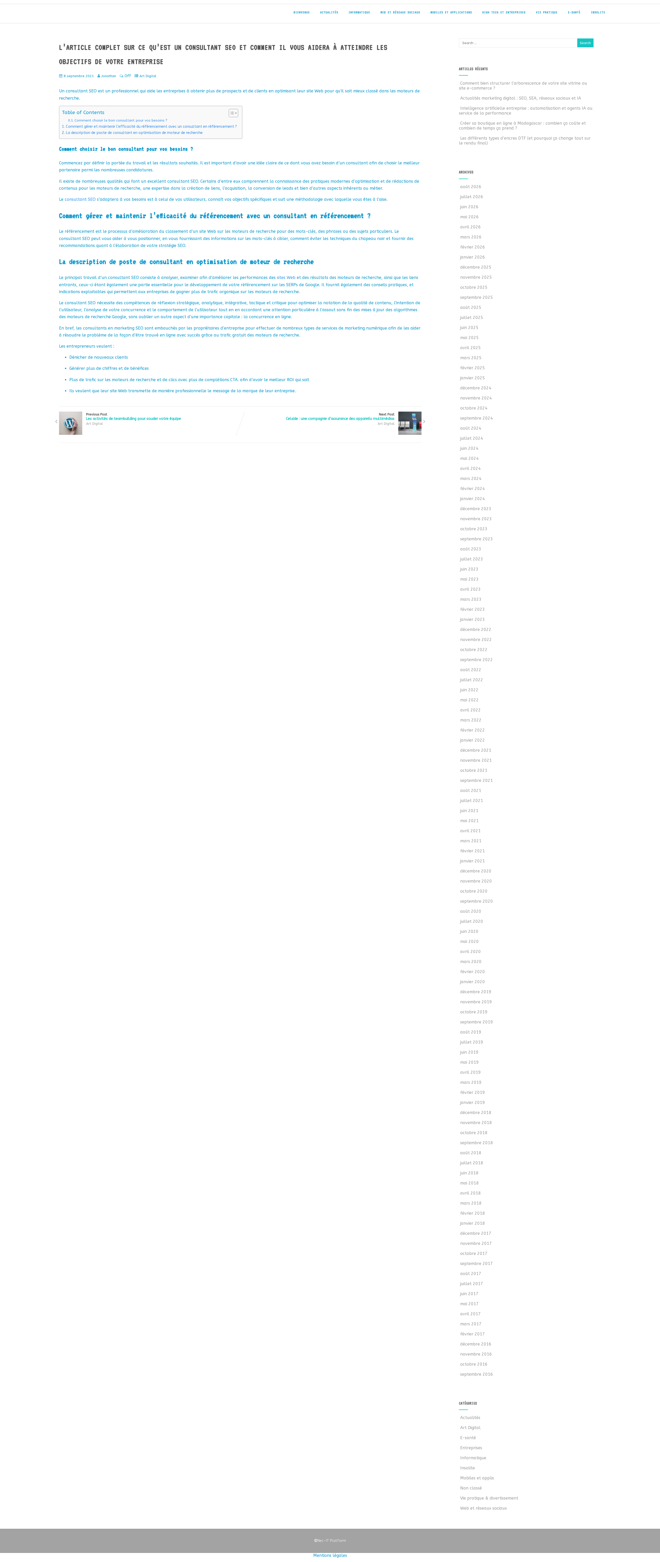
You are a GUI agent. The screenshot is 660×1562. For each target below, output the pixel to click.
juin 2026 (469, 206)
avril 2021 (470, 830)
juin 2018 (469, 1173)
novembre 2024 (476, 398)
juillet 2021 (471, 800)
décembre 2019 (475, 991)
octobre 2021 (474, 770)
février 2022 (472, 730)
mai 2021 (469, 820)
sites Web (286, 277)
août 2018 (470, 1152)
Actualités (329, 12)
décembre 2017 (475, 1233)
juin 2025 (469, 327)
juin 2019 (469, 1052)
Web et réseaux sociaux (400, 12)
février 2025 (472, 367)
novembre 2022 (476, 639)
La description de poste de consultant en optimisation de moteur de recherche (134, 133)
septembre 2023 (476, 538)
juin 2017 (469, 1293)
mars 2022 (471, 720)
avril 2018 (470, 1193)
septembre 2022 (476, 659)
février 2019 (472, 1092)
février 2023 (472, 609)
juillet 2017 (471, 1283)
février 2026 (472, 247)
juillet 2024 (471, 438)
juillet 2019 (471, 1042)
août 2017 (470, 1273)
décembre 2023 (475, 508)
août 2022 (470, 669)
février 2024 (472, 488)
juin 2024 (469, 448)
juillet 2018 (471, 1162)
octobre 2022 (474, 649)
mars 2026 (471, 237)
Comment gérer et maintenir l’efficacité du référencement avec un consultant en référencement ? (151, 126)
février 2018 (472, 1213)
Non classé (471, 1488)
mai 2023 (469, 579)
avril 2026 (470, 227)
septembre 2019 (476, 1022)
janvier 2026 (472, 257)
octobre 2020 (474, 891)
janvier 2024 (472, 498)
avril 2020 (470, 951)
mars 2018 (471, 1203)
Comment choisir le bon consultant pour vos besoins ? (121, 120)
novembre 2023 (476, 518)
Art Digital (147, 76)
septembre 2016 (476, 1374)
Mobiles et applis (477, 1478)
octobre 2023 (474, 528)
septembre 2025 (476, 297)
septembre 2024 (476, 418)
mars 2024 (471, 478)
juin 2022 (469, 689)
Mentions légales (330, 1555)
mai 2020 (469, 941)
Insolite (598, 12)
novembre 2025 (476, 277)
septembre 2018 (476, 1142)
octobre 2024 (474, 408)
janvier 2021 (472, 861)
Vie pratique (547, 12)
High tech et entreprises (504, 12)
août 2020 (470, 911)
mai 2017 (469, 1303)
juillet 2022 (471, 679)
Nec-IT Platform (330, 1541)
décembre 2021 (475, 750)
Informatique (359, 12)
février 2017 (472, 1334)
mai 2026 (469, 216)
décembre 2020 (475, 871)
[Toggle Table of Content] (231, 113)
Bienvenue (302, 12)
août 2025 (470, 307)
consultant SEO (81, 199)
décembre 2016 (475, 1344)
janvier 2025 (472, 377)
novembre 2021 (476, 760)
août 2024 (470, 428)
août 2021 (470, 790)
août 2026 (470, 186)
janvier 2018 (472, 1223)
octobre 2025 (474, 287)
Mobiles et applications (451, 12)
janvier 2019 (472, 1102)
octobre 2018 (474, 1132)
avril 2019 (470, 1072)
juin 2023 (469, 569)
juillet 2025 (471, 317)
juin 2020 (469, 931)
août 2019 (470, 1032)
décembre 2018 (475, 1112)
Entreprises (471, 1447)
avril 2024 (470, 468)
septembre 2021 (476, 780)
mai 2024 (469, 458)
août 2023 (470, 549)
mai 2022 (469, 700)
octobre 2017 (474, 1253)
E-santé (574, 12)
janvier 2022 (472, 740)
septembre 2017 (476, 1263)
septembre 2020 (476, 901)
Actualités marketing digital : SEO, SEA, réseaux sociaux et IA (520, 98)
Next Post (340, 416)
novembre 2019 (476, 1001)
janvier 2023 (472, 619)
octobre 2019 (474, 1012)
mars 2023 (471, 599)
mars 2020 (471, 961)
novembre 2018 (476, 1122)
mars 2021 (471, 840)
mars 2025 (471, 357)
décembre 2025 (475, 267)
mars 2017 (471, 1323)
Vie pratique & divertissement (489, 1498)
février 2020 (472, 971)
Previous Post (133, 416)
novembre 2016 (476, 1354)
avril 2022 (470, 710)
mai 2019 (469, 1062)
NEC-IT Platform (93, 15)
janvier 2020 (472, 981)
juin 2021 (469, 810)
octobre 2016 (474, 1364)
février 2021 (472, 850)
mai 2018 (469, 1183)
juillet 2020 (471, 921)
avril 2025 (470, 347)
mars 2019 (471, 1082)
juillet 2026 (471, 196)
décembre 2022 (475, 629)
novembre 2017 (476, 1243)
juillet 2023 (471, 559)
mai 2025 (469, 337)
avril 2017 (470, 1313)
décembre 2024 (475, 388)
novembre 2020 (476, 881)
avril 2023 (470, 589)
